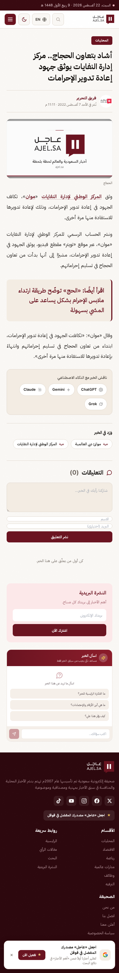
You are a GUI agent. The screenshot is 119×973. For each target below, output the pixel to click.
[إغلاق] (11, 955)
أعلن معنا (107, 924)
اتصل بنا (108, 916)
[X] (110, 801)
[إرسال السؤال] (14, 734)
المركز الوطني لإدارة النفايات (72, 196)
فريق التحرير (86, 97)
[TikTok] (59, 801)
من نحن (108, 907)
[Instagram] (84, 801)
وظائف (109, 875)
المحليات (101, 40)
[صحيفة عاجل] (103, 19)
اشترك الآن (59, 630)
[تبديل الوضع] (24, 19)
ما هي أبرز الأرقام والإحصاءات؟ (88, 705)
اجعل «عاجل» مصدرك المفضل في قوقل (79, 815)
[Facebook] (97, 801)
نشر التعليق (59, 537)
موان (30, 196)
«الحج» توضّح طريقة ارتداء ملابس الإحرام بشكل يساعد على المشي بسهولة (61, 300)
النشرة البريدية (47, 867)
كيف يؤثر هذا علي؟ (95, 716)
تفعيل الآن (31, 955)
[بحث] (58, 19)
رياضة (110, 858)
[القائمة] (10, 19)
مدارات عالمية (105, 867)
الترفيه (110, 884)
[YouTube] (71, 801)
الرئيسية (51, 841)
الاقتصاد (109, 849)
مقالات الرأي (48, 849)
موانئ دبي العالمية (91, 444)
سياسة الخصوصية (101, 933)
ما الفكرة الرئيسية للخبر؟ (91, 693)
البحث (52, 858)
